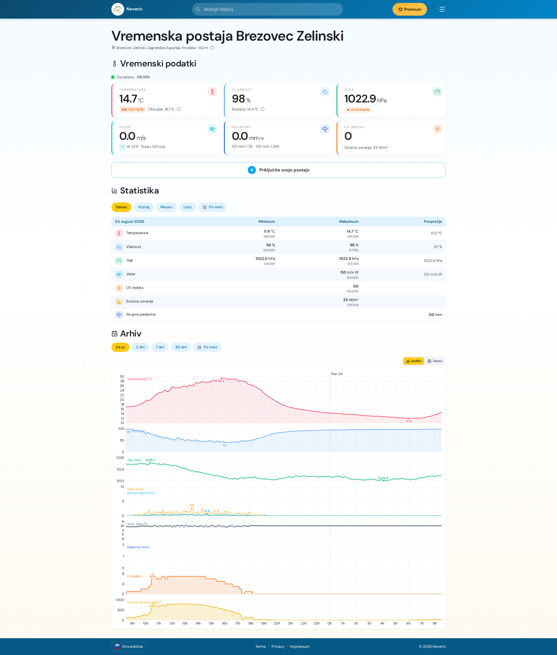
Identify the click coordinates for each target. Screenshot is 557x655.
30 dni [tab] (181, 347)
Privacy (278, 646)
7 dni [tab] (160, 347)
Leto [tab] (188, 207)
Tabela (437, 361)
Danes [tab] (121, 207)
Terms (260, 646)
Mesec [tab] (166, 207)
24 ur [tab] (120, 347)
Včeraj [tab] (143, 207)
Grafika (416, 361)
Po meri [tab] (216, 207)
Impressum (300, 646)
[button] (439, 9)
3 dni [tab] (140, 347)
